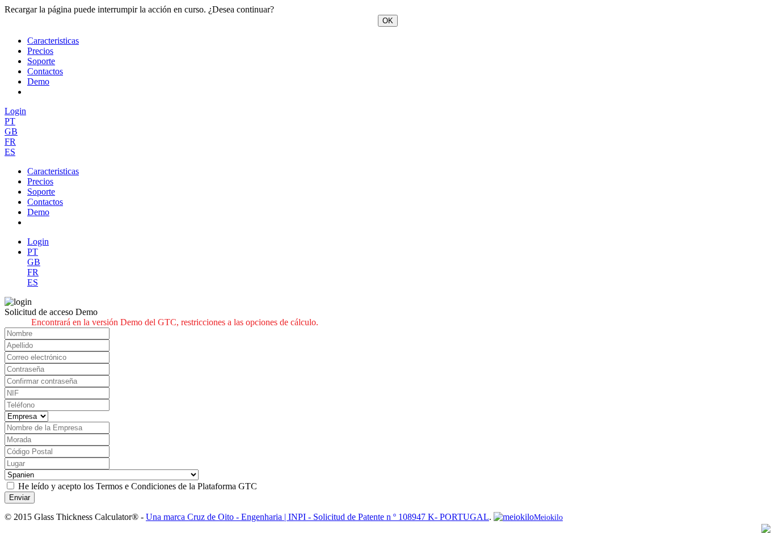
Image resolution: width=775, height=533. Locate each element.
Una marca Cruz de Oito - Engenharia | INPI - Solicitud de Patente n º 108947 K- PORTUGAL (317, 517)
